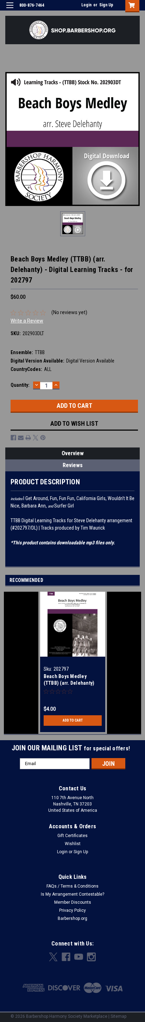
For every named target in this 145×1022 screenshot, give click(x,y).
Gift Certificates (72, 835)
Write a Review (27, 321)
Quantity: (20, 385)
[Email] (21, 437)
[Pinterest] (43, 437)
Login (86, 4)
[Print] (28, 437)
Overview (73, 453)
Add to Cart (73, 720)
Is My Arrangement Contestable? (72, 894)
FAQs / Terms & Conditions (72, 886)
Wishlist (73, 843)
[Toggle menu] (9, 9)
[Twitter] (35, 437)
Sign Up (106, 4)
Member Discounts (72, 902)
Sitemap (118, 1016)
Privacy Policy (72, 910)
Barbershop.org (72, 918)
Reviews (73, 465)
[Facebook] (13, 437)
